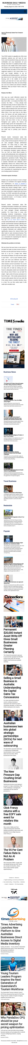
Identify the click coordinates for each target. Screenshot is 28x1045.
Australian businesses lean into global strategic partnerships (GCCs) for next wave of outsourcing (13, 734)
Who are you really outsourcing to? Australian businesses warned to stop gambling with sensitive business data (13, 418)
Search (6, 884)
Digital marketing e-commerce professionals (14, 879)
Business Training (4, 953)
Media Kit (11, 884)
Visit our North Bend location (16, 219)
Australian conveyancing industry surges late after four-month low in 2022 (13, 543)
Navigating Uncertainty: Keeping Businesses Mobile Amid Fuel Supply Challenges (12, 453)
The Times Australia (19, 884)
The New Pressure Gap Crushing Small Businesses (12, 776)
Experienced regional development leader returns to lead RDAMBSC (13, 470)
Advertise (23, 882)
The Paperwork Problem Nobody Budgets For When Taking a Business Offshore (13, 384)
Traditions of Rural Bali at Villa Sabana (13, 492)
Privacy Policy (16, 882)
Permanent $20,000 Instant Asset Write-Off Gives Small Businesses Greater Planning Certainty (13, 641)
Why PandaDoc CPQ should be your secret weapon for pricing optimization (13, 1022)
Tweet (12, 304)
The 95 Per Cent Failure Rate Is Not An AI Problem (13, 854)
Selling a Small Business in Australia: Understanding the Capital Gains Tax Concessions (12, 687)
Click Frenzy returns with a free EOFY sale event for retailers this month (12, 815)
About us (17, 877)
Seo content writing (8, 882)
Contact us (11, 877)
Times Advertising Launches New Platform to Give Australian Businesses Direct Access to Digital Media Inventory (11, 934)
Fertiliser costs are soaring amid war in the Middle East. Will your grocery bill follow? (14, 564)
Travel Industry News (5, 999)
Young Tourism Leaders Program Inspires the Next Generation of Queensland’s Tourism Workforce (12, 981)
